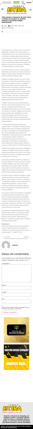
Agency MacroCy (12, 427)
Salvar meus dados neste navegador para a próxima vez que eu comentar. (16, 308)
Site (3, 299)
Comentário (6, 263)
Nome (4, 285)
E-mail (4, 292)
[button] (2, 9)
